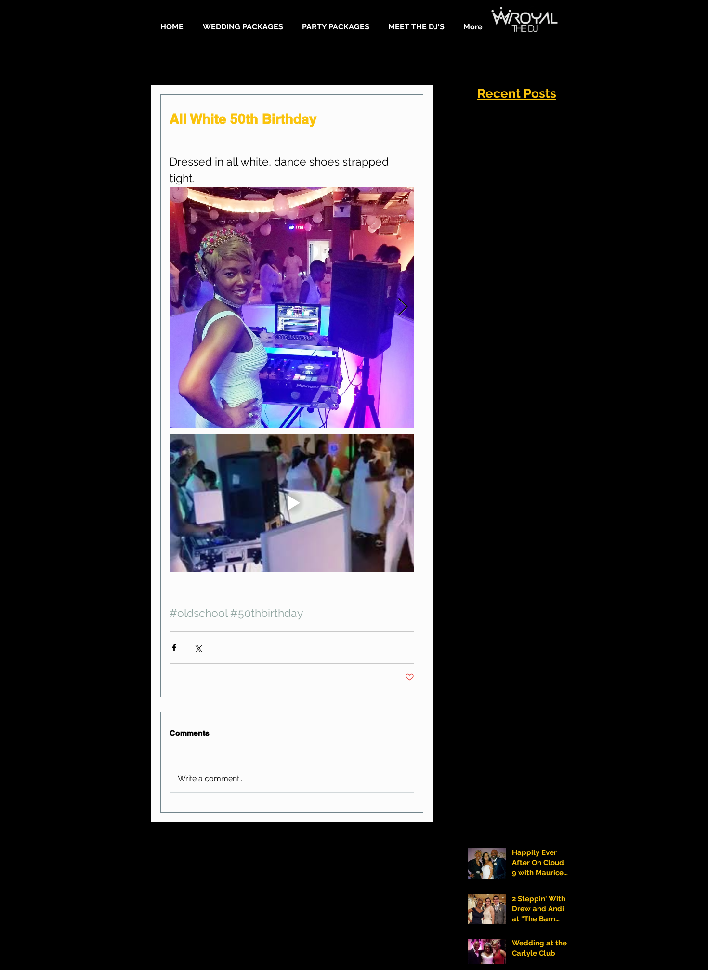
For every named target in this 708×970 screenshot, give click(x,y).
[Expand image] (292, 307)
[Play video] (292, 503)
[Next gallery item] (402, 307)
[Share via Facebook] (174, 647)
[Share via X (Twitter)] (197, 647)
